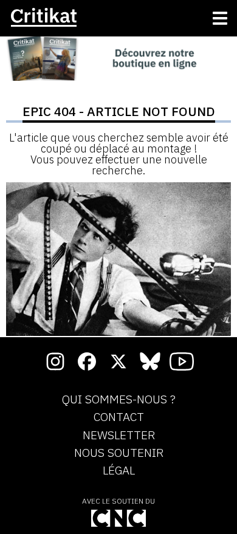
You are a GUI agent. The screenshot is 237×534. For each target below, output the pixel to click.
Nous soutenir (118, 453)
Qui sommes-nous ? (119, 399)
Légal (119, 471)
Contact (119, 417)
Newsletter (119, 435)
